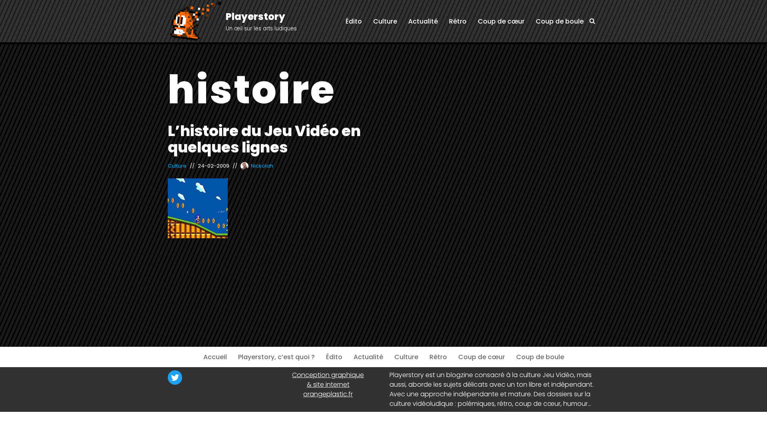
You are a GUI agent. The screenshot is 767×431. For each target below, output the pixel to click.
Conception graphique (328, 375)
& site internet (328, 384)
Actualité (423, 21)
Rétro (458, 21)
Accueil (215, 357)
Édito (354, 21)
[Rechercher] (592, 21)
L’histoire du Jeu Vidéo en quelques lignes (264, 139)
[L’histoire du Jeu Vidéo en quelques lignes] (273, 208)
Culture (385, 21)
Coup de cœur (501, 21)
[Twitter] (175, 377)
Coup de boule (560, 21)
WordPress (245, 421)
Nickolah (262, 166)
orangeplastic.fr (328, 394)
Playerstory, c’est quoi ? (276, 357)
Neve (175, 421)
